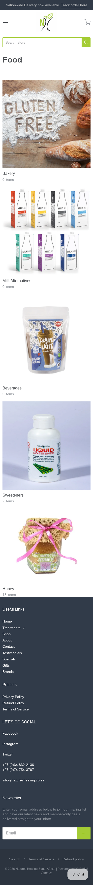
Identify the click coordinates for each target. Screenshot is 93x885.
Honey (8, 589)
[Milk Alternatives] (46, 231)
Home (7, 621)
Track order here (74, 5)
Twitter (7, 754)
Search (14, 859)
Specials (9, 659)
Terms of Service (15, 709)
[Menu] (11, 22)
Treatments (11, 628)
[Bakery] (46, 124)
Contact (8, 646)
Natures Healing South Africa (35, 869)
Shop (6, 634)
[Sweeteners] (46, 445)
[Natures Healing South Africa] (46, 22)
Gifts (6, 665)
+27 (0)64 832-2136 (18, 765)
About (7, 640)
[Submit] (86, 42)
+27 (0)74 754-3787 (18, 770)
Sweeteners (13, 495)
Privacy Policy (13, 697)
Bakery (8, 173)
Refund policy (73, 859)
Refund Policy (13, 703)
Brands (8, 672)
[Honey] (46, 546)
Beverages (12, 388)
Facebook (10, 733)
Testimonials (12, 653)
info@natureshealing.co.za (23, 780)
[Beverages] (46, 338)
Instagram (10, 744)
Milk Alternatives (16, 281)
